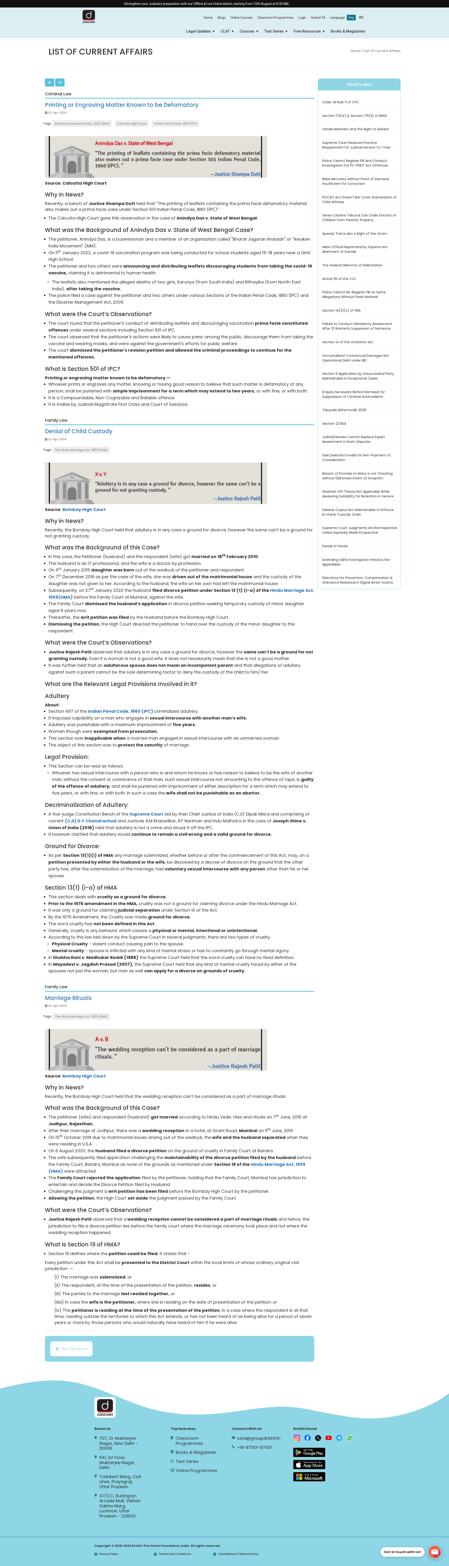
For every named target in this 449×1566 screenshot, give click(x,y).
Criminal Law (58, 94)
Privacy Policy (108, 1554)
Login (302, 17)
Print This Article (73, 1348)
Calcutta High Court (132, 123)
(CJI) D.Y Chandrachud (90, 821)
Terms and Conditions (175, 1554)
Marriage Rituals (68, 998)
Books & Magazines (348, 31)
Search (316, 17)
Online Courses (241, 17)
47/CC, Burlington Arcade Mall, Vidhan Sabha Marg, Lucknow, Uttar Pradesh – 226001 (120, 1506)
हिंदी (361, 17)
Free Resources (307, 31)
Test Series (274, 31)
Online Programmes (196, 1470)
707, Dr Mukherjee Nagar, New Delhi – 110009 (118, 1443)
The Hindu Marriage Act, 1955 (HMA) (81, 450)
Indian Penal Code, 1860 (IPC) (175, 123)
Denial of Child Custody (78, 431)
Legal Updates (198, 31)
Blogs (221, 17)
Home (208, 17)
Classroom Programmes (275, 17)
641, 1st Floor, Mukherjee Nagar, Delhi (117, 1462)
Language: (346, 17)
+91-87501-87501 (254, 1447)
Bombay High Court (84, 509)
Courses (247, 31)
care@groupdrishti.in (258, 1438)
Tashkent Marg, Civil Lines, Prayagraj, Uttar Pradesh (120, 1481)
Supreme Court (146, 814)
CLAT (225, 31)
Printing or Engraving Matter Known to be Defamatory (122, 105)
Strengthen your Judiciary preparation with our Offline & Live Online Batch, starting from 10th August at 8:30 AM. (170, 4)
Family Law (56, 420)
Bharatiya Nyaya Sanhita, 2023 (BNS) (82, 123)
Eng (351, 17)
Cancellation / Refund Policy (238, 1554)
